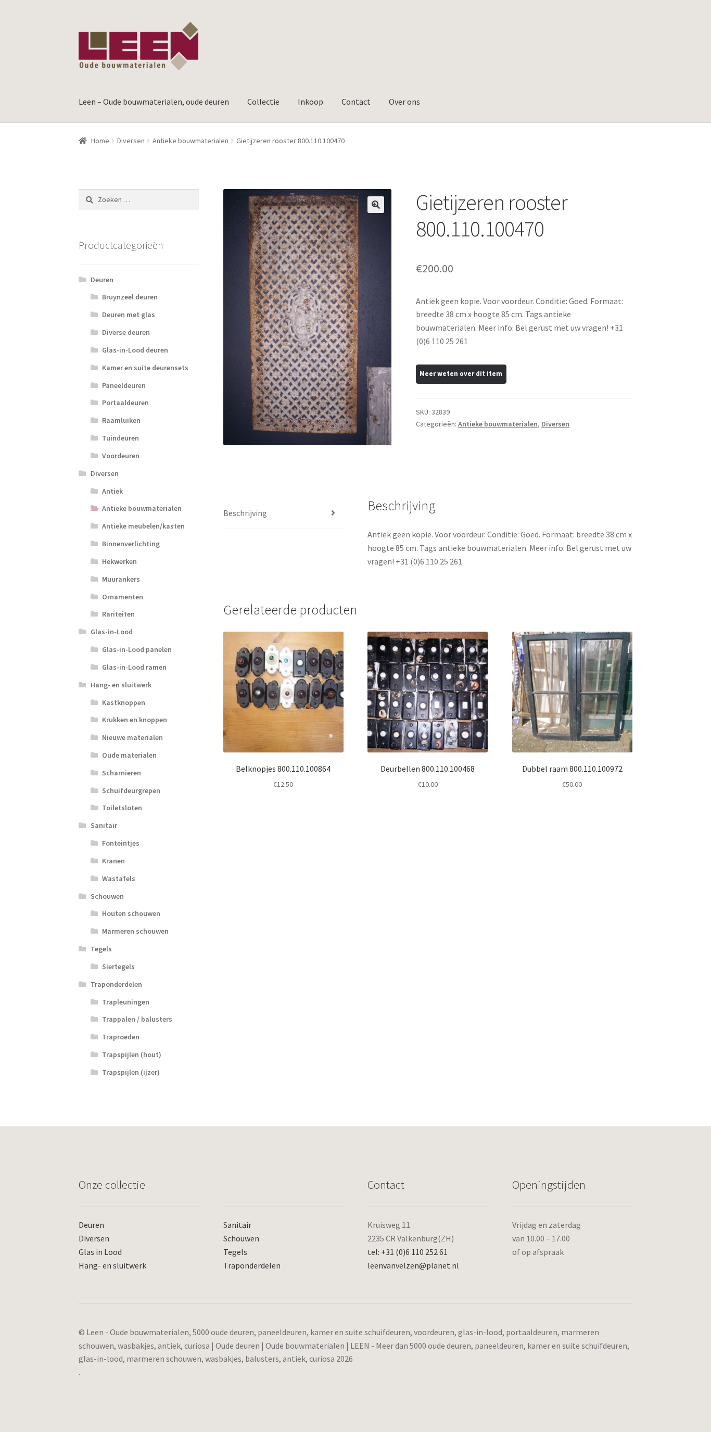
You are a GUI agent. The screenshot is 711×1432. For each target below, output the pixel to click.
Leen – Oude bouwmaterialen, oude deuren (154, 101)
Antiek (112, 491)
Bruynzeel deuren (130, 297)
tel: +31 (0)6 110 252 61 (407, 1252)
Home (100, 140)
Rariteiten (118, 614)
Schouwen (107, 896)
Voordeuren (120, 455)
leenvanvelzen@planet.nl (413, 1265)
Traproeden (120, 1036)
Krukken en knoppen (134, 719)
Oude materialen (129, 755)
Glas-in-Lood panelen (137, 649)
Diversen (131, 140)
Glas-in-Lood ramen (134, 667)
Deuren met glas (128, 314)
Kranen (113, 860)
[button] (375, 204)
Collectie (263, 101)
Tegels (101, 948)
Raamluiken (121, 420)
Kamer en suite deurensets (145, 367)
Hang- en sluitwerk (121, 684)
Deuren (102, 279)
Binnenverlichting (131, 543)
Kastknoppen (123, 702)
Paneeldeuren (124, 385)
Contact (356, 101)
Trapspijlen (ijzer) (131, 1072)
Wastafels (118, 878)
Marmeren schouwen (135, 931)
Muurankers (121, 579)
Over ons (404, 101)
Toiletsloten (122, 807)
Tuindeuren (120, 438)
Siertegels (118, 966)
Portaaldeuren (125, 402)
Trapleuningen (125, 1002)
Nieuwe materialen (132, 737)
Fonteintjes (120, 843)
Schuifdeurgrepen (131, 790)
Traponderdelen (116, 984)
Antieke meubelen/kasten (143, 526)
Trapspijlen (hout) (131, 1054)
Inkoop (310, 101)
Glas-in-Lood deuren (135, 350)
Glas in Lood (100, 1252)
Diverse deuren (126, 332)
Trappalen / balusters (137, 1019)
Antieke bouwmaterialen (190, 140)
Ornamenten (122, 596)
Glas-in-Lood (112, 631)
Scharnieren (121, 772)
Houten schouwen (131, 913)
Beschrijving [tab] (245, 513)
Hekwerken (119, 561)
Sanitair (104, 825)
